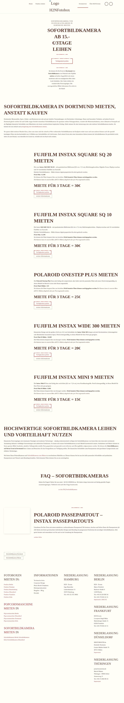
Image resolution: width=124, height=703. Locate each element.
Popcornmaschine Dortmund (12, 618)
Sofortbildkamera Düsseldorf (16, 640)
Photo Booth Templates (41, 585)
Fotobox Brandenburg (10, 589)
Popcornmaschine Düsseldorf (13, 616)
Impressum (97, 599)
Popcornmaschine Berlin (11, 613)
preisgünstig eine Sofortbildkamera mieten (34, 126)
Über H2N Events (95, 4)
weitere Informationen (43, 196)
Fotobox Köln (8, 597)
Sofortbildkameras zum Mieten (37, 455)
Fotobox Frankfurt (9, 594)
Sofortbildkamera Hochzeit (14, 554)
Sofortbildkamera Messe (13, 558)
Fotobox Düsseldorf (10, 592)
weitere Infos (38, 537)
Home (31, 4)
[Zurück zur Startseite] (62, 6)
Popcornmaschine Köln (11, 621)
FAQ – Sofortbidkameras (74, 476)
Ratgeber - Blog (39, 590)
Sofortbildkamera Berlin (11, 637)
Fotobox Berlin (8, 584)
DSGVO (104, 599)
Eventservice (83, 4)
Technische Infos (39, 580)
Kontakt (36, 593)
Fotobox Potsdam (9, 587)
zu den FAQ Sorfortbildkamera (68, 489)
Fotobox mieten (40, 4)
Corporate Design (39, 583)
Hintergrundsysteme (40, 588)
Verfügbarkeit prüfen (62, 61)
